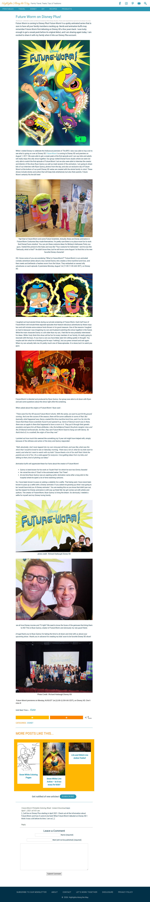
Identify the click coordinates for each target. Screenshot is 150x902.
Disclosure (107, 892)
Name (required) (67, 835)
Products (67, 9)
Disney (33, 9)
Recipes (53, 9)
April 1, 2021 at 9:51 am (30, 811)
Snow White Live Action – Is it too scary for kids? (54, 782)
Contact (67, 892)
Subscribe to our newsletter (32, 892)
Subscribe (68, 796)
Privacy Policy (125, 892)
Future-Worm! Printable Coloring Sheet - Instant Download (43, 808)
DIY (43, 9)
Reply (23, 825)
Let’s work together (86, 892)
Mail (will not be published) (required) (67, 840)
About (55, 892)
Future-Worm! (52, 153)
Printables (8, 9)
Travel (21, 9)
